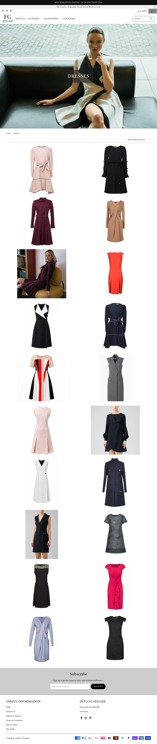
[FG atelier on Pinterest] (11, 11)
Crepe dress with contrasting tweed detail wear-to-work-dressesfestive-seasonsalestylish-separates (41, 586)
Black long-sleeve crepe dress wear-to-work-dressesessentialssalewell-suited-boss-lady (115, 430)
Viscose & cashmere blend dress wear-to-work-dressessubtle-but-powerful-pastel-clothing (115, 221)
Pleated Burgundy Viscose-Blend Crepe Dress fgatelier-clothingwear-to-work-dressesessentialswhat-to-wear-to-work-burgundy (41, 273)
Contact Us (10, 712)
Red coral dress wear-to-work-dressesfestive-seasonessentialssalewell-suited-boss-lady (115, 273)
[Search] (151, 18)
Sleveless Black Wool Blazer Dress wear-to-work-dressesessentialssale (41, 534)
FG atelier (16, 738)
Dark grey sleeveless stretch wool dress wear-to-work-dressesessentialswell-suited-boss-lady (115, 378)
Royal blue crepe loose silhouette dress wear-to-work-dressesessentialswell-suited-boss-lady (115, 325)
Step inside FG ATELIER (89, 707)
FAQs (8, 707)
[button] (35, 19)
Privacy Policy (12, 725)
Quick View (41, 178)
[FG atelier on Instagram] (7, 11)
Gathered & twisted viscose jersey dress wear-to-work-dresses (115, 586)
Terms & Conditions (14, 720)
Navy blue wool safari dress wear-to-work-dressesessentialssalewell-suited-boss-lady (115, 482)
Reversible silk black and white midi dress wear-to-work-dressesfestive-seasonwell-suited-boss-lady (41, 482)
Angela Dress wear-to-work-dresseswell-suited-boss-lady (41, 378)
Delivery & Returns (14, 716)
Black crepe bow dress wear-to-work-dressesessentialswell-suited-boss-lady (115, 169)
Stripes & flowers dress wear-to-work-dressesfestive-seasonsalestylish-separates (115, 534)
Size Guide (10, 729)
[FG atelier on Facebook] (3, 11)
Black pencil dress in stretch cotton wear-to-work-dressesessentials (115, 638)
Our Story (84, 712)
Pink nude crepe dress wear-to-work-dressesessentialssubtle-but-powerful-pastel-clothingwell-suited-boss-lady (41, 430)
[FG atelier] (7, 19)
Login (143, 11)
